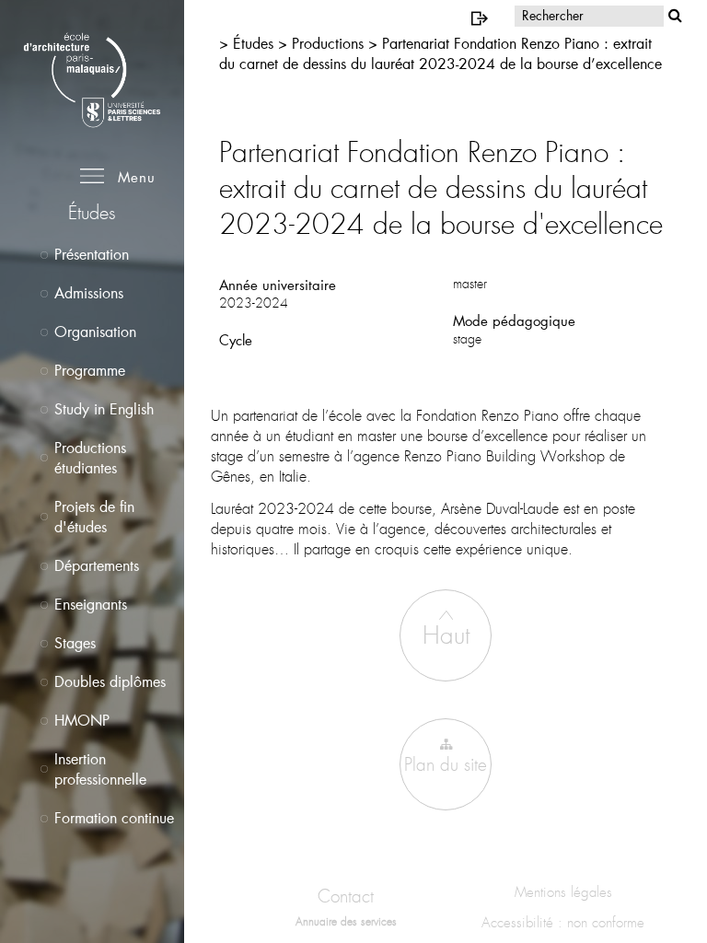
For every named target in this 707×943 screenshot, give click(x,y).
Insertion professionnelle (100, 768)
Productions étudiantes (90, 457)
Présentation (91, 253)
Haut (446, 636)
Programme (89, 369)
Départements (96, 565)
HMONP (82, 719)
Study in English (104, 408)
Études (255, 42)
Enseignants (90, 603)
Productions (330, 42)
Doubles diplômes (110, 681)
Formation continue (114, 817)
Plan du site (445, 764)
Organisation (95, 331)
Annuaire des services (346, 921)
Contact (346, 896)
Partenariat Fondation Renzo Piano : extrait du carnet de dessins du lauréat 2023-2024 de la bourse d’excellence (440, 53)
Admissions (88, 292)
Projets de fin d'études (94, 516)
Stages (75, 642)
